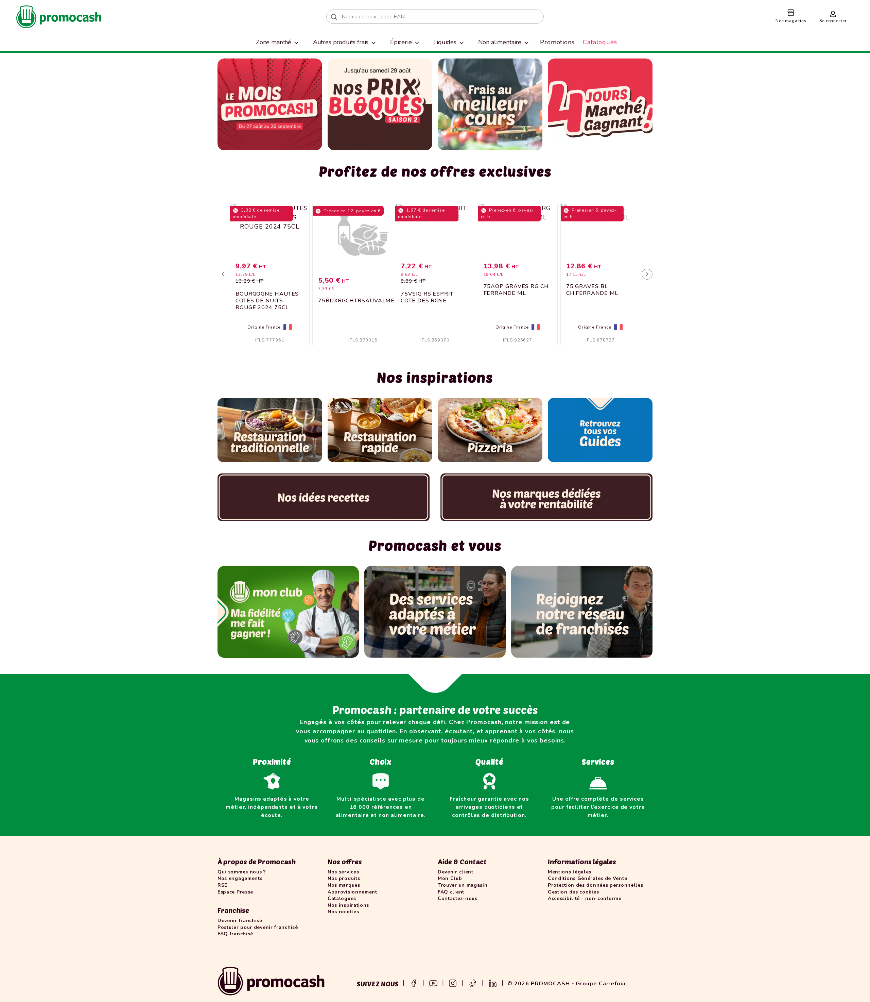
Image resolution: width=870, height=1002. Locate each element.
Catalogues (600, 42)
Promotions (557, 42)
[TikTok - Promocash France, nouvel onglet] (472, 983)
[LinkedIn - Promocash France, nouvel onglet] (493, 983)
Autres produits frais (341, 42)
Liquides (444, 42)
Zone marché (273, 42)
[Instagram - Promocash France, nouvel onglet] (453, 983)
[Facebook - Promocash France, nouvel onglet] (414, 983)
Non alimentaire (500, 42)
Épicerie (401, 42)
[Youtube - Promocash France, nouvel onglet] (433, 983)
